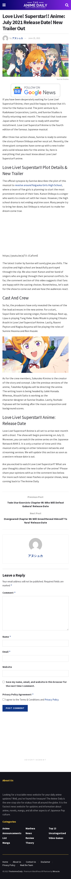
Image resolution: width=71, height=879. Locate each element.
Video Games (56, 838)
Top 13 (52, 828)
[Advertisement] (35, 735)
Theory (30, 842)
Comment (9, 592)
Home (5, 862)
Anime (6, 828)
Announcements (11, 833)
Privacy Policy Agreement (18, 694)
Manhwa (30, 828)
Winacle (56, 871)
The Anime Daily (16, 871)
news (29, 833)
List (4, 838)
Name (6, 636)
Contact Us (31, 862)
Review (30, 838)
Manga (6, 842)
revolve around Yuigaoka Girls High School (38, 185)
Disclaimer (45, 862)
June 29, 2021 (34, 38)
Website (7, 666)
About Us (17, 862)
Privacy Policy (51, 699)
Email (6, 651)
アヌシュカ (17, 38)
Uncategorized (57, 833)
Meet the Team (26, 865)
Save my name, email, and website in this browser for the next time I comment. (36, 683)
